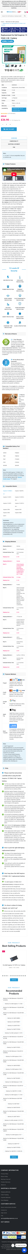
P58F (4, 456)
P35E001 (17, 452)
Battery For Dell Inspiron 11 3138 (13, 1003)
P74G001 (17, 459)
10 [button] (21, 975)
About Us (3, 1184)
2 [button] (4, 975)
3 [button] (6, 975)
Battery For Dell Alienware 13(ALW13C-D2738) (13, 1037)
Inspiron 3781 (18, 509)
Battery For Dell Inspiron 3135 (13, 1056)
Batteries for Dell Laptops (12, 21)
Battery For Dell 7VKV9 (14, 1116)
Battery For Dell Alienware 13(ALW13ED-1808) (13, 1008)
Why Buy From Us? (6, 1179)
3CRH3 (4, 452)
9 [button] (19, 975)
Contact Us (4, 1210)
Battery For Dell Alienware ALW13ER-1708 (12, 1099)
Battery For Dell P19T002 (13, 1029)
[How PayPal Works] (21, 1237)
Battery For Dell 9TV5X (14, 1025)
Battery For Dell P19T (13, 1143)
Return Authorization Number (8, 1207)
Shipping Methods (5, 1192)
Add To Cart (9, 129)
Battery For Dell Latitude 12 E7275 (14, 1120)
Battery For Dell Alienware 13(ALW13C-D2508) (13, 1086)
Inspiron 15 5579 (7, 503)
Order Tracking (5, 1194)
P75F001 (17, 462)
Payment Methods (5, 1197)
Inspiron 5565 (18, 512)
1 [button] (2, 975)
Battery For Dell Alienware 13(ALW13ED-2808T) (13, 1130)
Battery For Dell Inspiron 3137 (13, 1134)
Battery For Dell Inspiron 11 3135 (13, 1094)
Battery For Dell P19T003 (13, 1147)
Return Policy (4, 1176)
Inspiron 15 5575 (7, 497)
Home (2, 21)
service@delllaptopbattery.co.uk (9, 1218)
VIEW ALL (14, 979)
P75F (4, 462)
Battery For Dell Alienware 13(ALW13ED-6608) (13, 1124)
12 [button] (25, 975)
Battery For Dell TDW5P (14, 1021)
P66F (4, 459)
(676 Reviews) (11, 113)
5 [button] (10, 975)
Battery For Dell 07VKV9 (13, 1107)
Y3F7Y (4, 515)
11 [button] (23, 975)
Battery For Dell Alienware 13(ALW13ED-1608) (13, 1112)
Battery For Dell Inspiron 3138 (13, 1069)
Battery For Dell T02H (13, 1103)
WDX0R (5, 465)
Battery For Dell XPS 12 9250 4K (13, 1151)
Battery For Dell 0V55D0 (14, 1065)
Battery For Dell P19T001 (13, 1047)
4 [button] (8, 975)
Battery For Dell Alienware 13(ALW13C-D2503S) (13, 999)
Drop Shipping (4, 1200)
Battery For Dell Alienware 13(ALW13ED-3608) (13, 1139)
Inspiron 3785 (6, 512)
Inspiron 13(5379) (19, 490)
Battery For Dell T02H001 (13, 1078)
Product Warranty (5, 1182)
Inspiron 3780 (6, 509)
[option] (14, 54)
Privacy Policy (4, 1173)
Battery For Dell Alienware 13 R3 (13, 1082)
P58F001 (17, 456)
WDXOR (17, 465)
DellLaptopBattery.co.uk (15, 1241)
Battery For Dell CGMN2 (14, 1018)
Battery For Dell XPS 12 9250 (13, 1091)
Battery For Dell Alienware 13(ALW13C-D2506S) (13, 1051)
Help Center (4, 1212)
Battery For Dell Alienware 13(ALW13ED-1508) (13, 1013)
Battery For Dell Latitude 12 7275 (13, 1033)
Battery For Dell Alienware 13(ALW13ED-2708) (13, 1073)
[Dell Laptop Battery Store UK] (14, 12)
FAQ (2, 1215)
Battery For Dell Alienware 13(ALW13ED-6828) (13, 1061)
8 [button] (17, 975)
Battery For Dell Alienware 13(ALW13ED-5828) (13, 1042)
